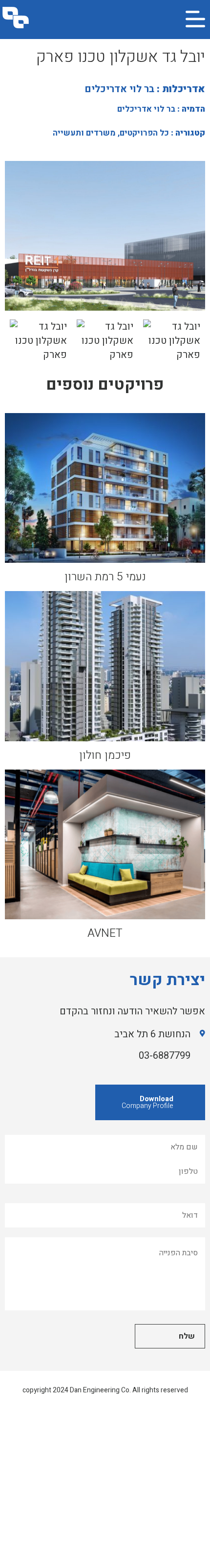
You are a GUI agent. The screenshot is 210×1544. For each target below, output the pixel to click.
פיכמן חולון (105, 755)
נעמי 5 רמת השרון (105, 577)
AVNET (105, 933)
